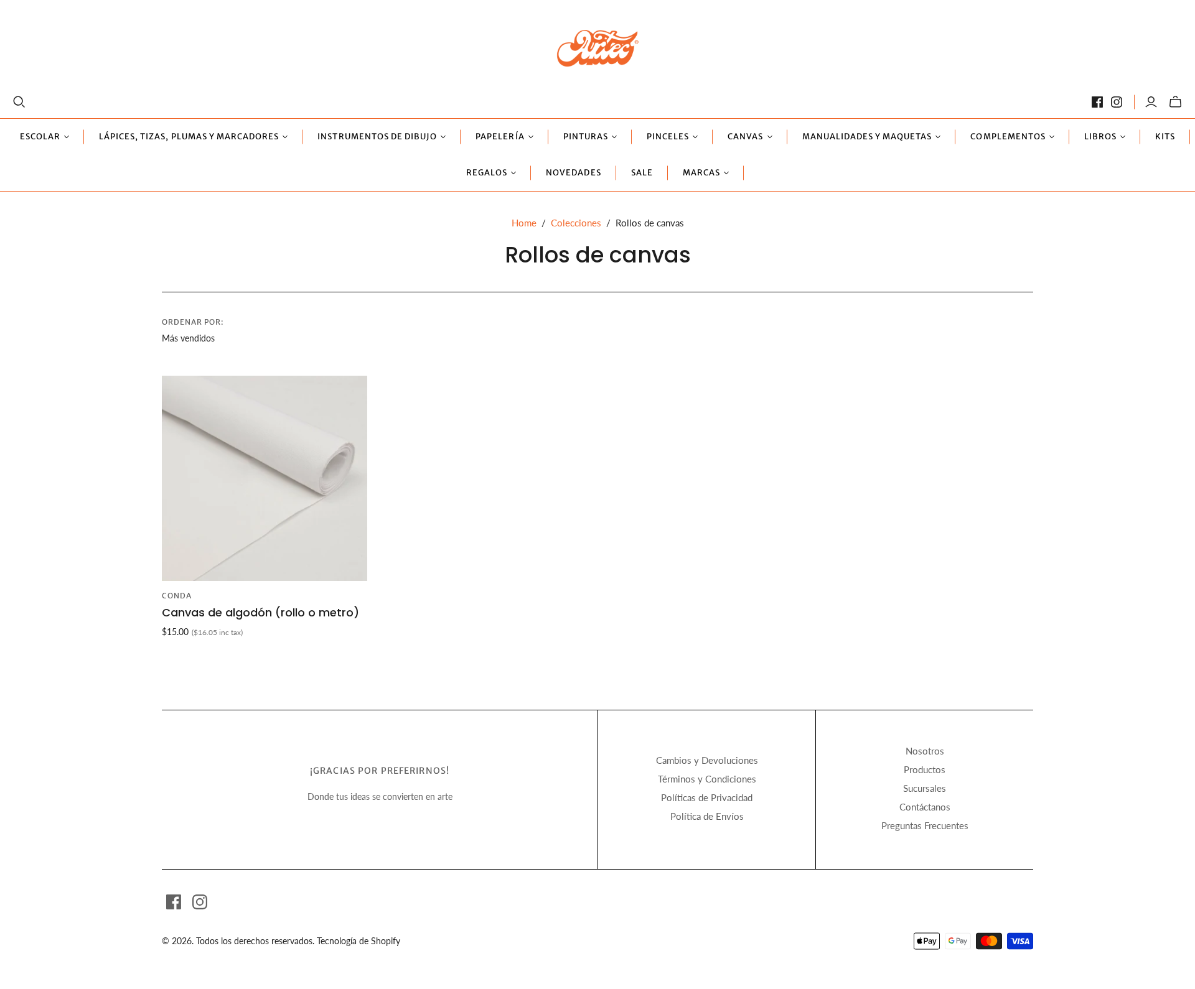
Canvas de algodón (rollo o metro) (260, 612)
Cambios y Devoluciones (707, 760)
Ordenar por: (193, 322)
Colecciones (576, 222)
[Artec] (598, 47)
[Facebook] (1097, 102)
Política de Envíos (707, 816)
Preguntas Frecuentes (924, 825)
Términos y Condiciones (707, 778)
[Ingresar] (1151, 102)
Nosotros (925, 750)
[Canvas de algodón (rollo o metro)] (264, 478)
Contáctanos (924, 806)
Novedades (573, 172)
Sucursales (924, 788)
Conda (177, 595)
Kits (1165, 136)
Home (524, 222)
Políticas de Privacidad (706, 797)
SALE (642, 172)
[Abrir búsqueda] (19, 102)
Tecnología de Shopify (358, 941)
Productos (924, 769)
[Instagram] (1116, 102)
